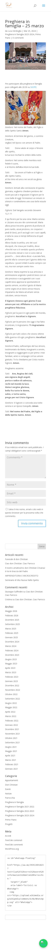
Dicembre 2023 (12, 655)
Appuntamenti (11, 780)
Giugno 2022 (11, 703)
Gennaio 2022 (11, 725)
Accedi (8, 835)
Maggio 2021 (11, 751)
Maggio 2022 (11, 707)
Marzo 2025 (10, 628)
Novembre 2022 (12, 690)
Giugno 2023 (11, 659)
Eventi (8, 789)
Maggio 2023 (11, 663)
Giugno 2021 (11, 747)
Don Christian (11, 784)
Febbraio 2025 (11, 633)
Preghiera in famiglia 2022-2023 (19, 811)
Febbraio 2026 (11, 615)
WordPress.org (12, 848)
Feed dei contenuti (13, 840)
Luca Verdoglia (14, 31)
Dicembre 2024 (12, 641)
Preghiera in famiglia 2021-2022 (19, 806)
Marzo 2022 (10, 716)
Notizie (8, 793)
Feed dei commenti (14, 844)
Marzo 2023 (10, 672)
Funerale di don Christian (16, 559)
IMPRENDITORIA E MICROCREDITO (21, 575)
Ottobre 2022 (11, 694)
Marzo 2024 (10, 646)
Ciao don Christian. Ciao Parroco (20, 563)
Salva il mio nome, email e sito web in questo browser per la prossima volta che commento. (24, 512)
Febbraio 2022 (11, 720)
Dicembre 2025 (12, 619)
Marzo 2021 (10, 760)
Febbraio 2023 (11, 676)
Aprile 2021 (10, 755)
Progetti (8, 824)
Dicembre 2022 (12, 685)
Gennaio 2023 (11, 681)
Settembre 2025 (12, 624)
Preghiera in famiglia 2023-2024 (19, 34)
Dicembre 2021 (12, 729)
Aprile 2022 (10, 711)
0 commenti (18, 37)
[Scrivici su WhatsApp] (43, 943)
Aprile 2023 (10, 668)
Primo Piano (10, 819)
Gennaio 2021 (11, 768)
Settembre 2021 (12, 742)
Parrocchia (10, 797)
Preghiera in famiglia (14, 802)
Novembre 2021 (12, 733)
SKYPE (33, 87)
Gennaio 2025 (11, 637)
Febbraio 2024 (11, 650)
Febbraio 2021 (11, 764)
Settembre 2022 (12, 698)
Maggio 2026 (11, 611)
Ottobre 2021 (11, 738)
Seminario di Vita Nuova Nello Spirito (22, 580)
